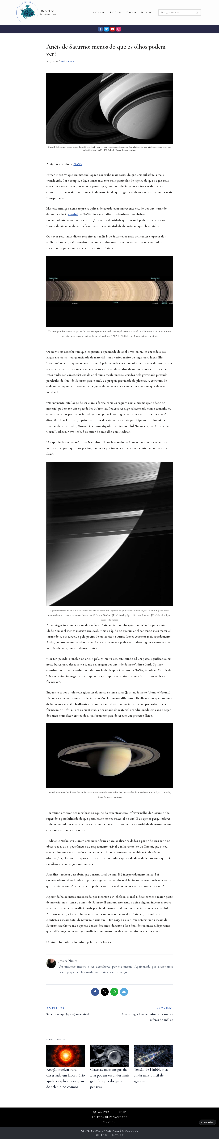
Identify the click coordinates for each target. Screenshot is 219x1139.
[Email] (124, 992)
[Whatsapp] (114, 992)
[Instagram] (118, 29)
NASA (78, 164)
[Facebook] (100, 29)
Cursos (131, 12)
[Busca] (197, 12)
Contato (109, 1122)
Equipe (122, 1112)
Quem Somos (101, 1112)
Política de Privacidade (109, 1117)
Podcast (147, 12)
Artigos (98, 12)
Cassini (73, 214)
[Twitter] (106, 29)
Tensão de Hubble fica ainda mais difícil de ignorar (151, 1075)
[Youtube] (112, 29)
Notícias (115, 12)
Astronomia (67, 61)
